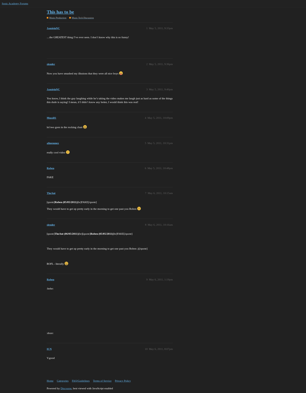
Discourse (66, 388)
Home (50, 380)
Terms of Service (102, 380)
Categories (63, 380)
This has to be (60, 11)
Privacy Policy (123, 380)
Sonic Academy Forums (15, 3)
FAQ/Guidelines (81, 380)
